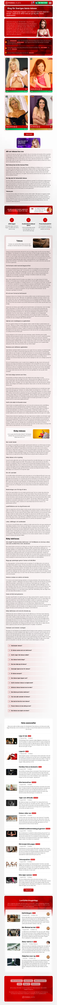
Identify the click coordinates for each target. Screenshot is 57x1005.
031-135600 (44, 47)
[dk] (32, 2)
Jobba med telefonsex (17, 980)
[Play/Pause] (13, 89)
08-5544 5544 (22, 22)
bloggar (50, 58)
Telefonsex (33, 859)
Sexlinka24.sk (33, 993)
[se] (33, 3)
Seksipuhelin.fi (21, 993)
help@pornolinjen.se (28, 989)
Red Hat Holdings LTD (23, 992)
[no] (32, 3)
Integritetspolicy (28, 980)
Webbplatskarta (35, 984)
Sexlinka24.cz (27, 993)
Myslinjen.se (38, 992)
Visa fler (29, 134)
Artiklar (19, 984)
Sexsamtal (34, 813)
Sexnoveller (34, 782)
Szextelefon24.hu (42, 993)
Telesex (40, 766)
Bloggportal (26, 984)
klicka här (31, 52)
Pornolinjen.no (44, 992)
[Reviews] (28, 210)
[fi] (33, 2)
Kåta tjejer (35, 874)
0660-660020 (44, 987)
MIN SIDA (25, 91)
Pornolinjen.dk (14, 993)
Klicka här (14, 49)
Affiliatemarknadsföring (40, 980)
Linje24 (29, 735)
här (49, 229)
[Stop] (15, 89)
